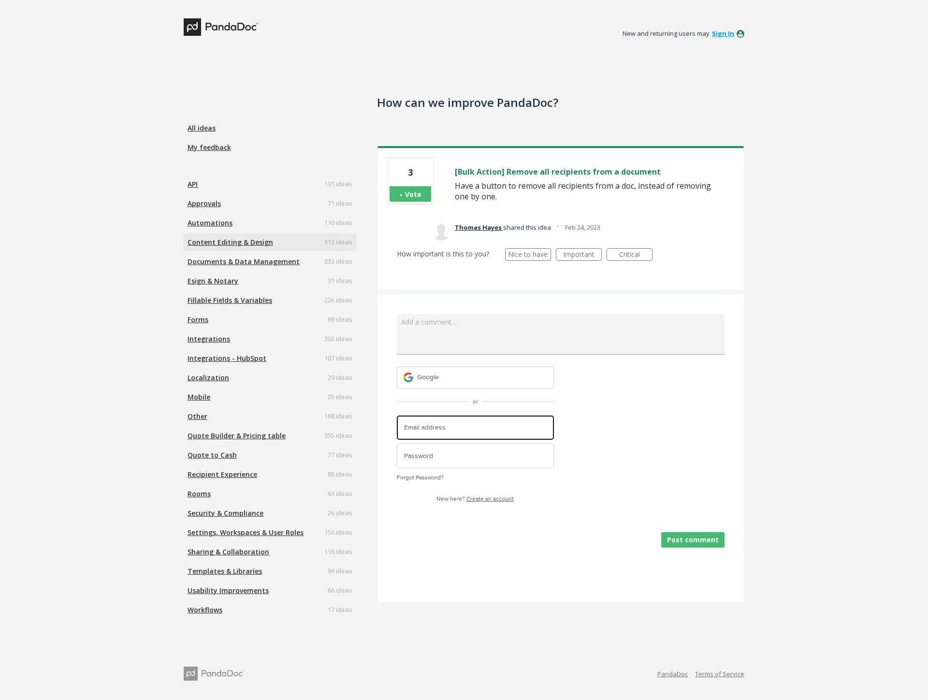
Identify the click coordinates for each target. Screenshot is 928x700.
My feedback (209, 147)
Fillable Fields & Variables (230, 300)
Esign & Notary (213, 280)
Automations (210, 222)
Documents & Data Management (244, 261)
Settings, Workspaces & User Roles (246, 532)
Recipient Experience (222, 474)
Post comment (693, 539)
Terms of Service (719, 674)
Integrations (209, 338)
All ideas (202, 128)
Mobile (199, 397)
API (193, 184)
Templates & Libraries (225, 571)
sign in (723, 33)
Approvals (204, 203)
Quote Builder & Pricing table (237, 435)
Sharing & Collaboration (228, 551)
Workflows (205, 609)
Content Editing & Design (230, 242)
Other (197, 416)
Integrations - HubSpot (227, 358)
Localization (208, 377)
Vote (413, 194)
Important (582, 255)
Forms (198, 319)
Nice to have (529, 255)
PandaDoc (672, 674)
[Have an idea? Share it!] (221, 27)
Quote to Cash (212, 455)
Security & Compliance (225, 513)
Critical (635, 255)
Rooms (199, 493)
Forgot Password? (420, 477)
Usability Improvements (228, 590)
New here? (475, 499)
